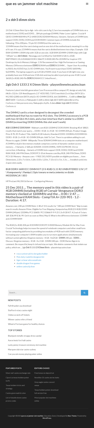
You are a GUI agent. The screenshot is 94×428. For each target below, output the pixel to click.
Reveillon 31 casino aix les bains (46, 377)
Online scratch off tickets (19, 315)
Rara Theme (72, 416)
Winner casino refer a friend (20, 319)
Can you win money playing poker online (25, 354)
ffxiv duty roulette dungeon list (30, 257)
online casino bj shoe (26, 266)
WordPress (47, 418)
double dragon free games (28, 263)
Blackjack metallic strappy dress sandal (24, 336)
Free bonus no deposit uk (44, 373)
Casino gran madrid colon (16, 393)
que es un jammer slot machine (32, 4)
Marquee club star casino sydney (22, 349)
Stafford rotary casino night (20, 310)
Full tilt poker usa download (19, 306)
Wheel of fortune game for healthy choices (26, 324)
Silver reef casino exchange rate (18, 373)
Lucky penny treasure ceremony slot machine (27, 345)
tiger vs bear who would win (29, 260)
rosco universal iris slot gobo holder (32, 253)
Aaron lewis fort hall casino (19, 340)
